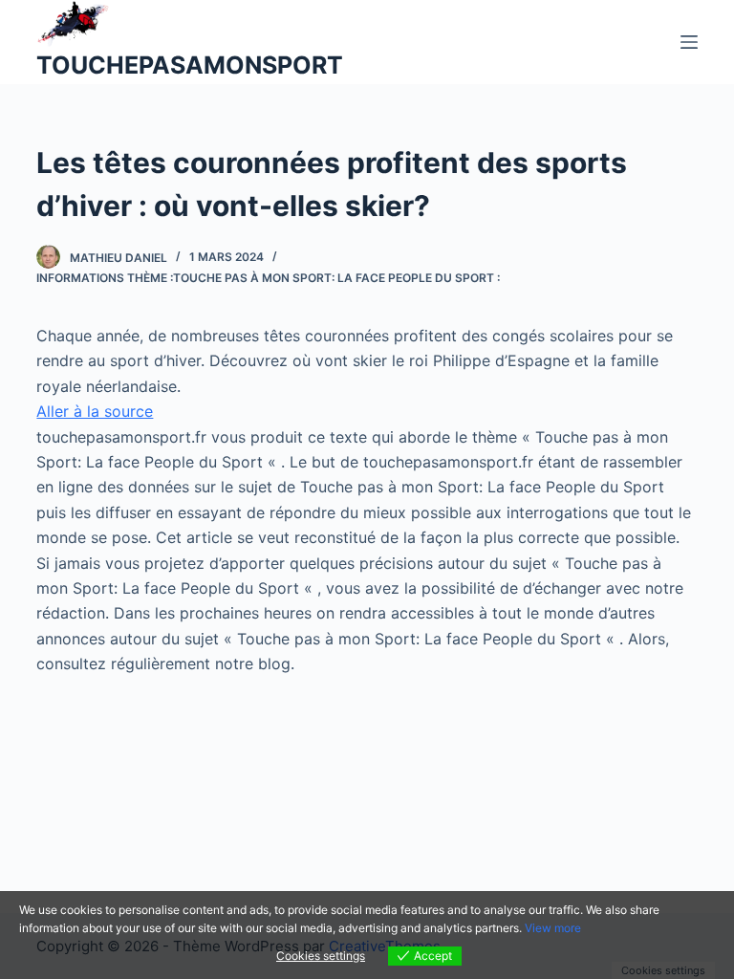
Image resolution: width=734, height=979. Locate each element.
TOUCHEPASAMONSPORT (189, 65)
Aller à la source (94, 411)
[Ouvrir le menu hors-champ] (689, 42)
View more (553, 928)
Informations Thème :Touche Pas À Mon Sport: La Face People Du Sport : (268, 278)
